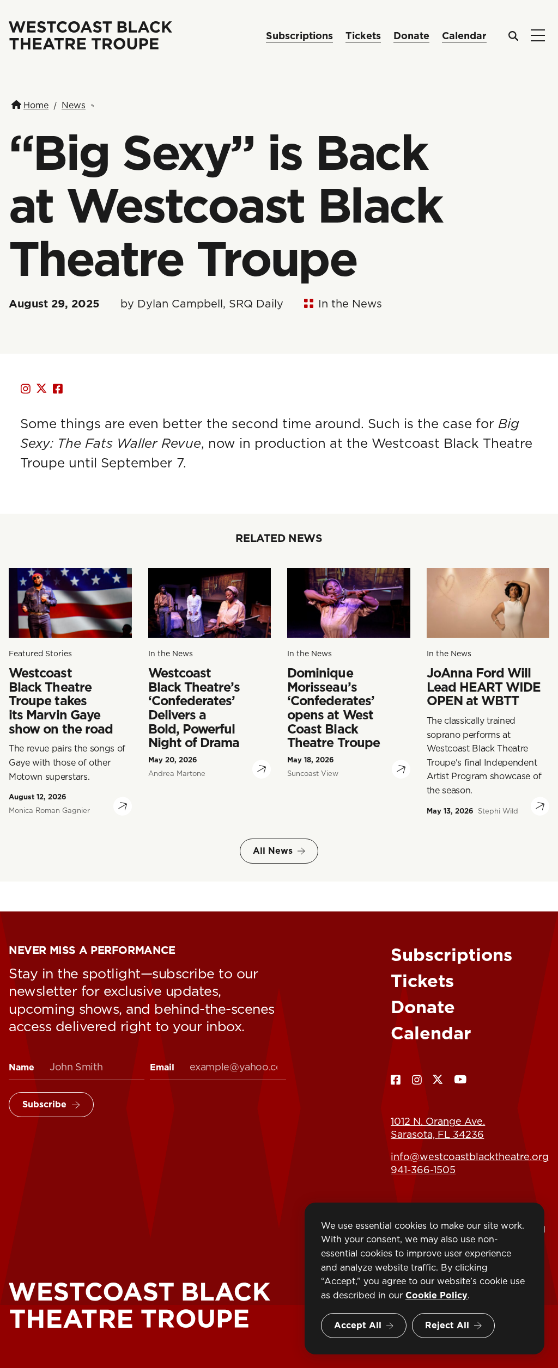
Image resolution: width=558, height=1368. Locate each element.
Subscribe (44, 1104)
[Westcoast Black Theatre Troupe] (147, 1306)
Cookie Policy (436, 1295)
